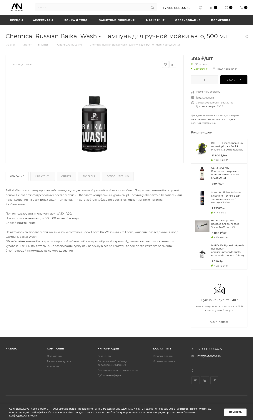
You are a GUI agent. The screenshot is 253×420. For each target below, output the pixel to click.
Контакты (53, 366)
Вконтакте (195, 380)
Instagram (205, 380)
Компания (55, 348)
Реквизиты (104, 355)
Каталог (12, 348)
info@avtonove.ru (209, 356)
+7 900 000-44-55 (176, 8)
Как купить (42, 176)
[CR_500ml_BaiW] (94, 114)
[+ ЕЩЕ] (241, 20)
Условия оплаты (163, 355)
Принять (235, 412)
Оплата (66, 176)
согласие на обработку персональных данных (123, 412)
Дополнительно (117, 176)
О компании (54, 355)
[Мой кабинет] (200, 8)
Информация (108, 348)
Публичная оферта (109, 375)
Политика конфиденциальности (117, 370)
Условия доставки (164, 361)
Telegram (214, 380)
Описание (17, 176)
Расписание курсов (59, 361)
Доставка (88, 176)
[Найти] (152, 7)
